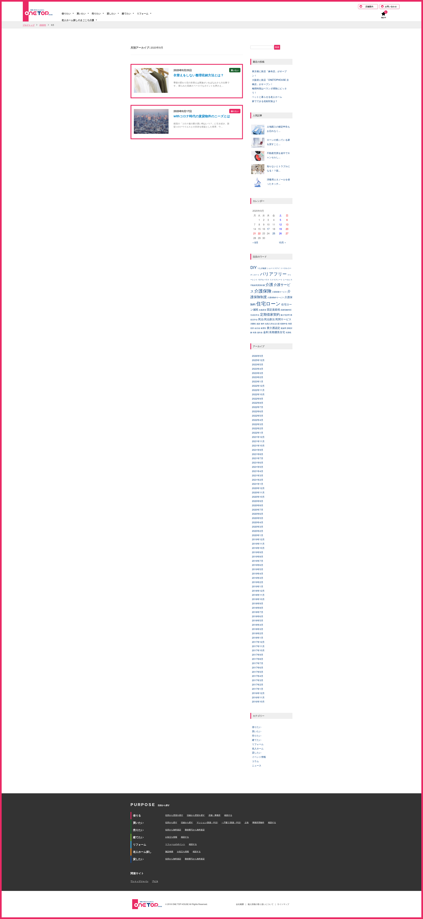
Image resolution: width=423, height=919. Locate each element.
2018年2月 (257, 633)
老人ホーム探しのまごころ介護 (78, 20)
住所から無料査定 (173, 829)
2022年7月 (257, 407)
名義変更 (262, 310)
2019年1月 (257, 586)
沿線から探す (187, 822)
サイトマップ (283, 904)
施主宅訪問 (285, 315)
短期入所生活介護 (272, 323)
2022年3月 (257, 424)
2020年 (42, 24)
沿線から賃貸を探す (196, 815)
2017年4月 (257, 676)
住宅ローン (268, 303)
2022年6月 (257, 411)
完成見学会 (254, 315)
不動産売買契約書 (257, 285)
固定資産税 (273, 309)
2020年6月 (257, 513)
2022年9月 (257, 398)
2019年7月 (257, 560)
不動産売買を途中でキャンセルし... (278, 155)
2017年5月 (257, 671)
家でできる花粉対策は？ (264, 101)
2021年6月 (257, 462)
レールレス (287, 279)
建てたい (126, 13)
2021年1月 (257, 483)
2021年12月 (258, 437)
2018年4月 (257, 624)
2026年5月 (257, 355)
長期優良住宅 (277, 332)
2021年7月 (257, 458)
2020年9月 (257, 501)
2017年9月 (257, 654)
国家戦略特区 (286, 310)
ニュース (256, 765)
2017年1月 (257, 688)
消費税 (253, 323)
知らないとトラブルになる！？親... (278, 168)
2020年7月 (257, 509)
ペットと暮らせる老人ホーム (267, 96)
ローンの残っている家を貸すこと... (278, 142)
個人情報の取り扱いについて (260, 904)
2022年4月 (257, 420)
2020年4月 (257, 522)
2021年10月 (258, 445)
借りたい (66, 13)
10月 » (282, 242)
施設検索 (169, 851)
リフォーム (142, 13)
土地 (247, 822)
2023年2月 (257, 377)
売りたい (96, 13)
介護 (269, 284)
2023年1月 (257, 381)
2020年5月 (257, 518)
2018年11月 (258, 594)
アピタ (155, 881)
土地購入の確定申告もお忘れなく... (278, 128)
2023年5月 (257, 364)
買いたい (81, 13)
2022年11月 (258, 390)
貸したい (111, 13)
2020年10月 (258, 496)
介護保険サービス (279, 292)
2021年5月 (257, 466)
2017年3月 (257, 680)
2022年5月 (257, 415)
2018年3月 (257, 629)
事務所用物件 (258, 822)
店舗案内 (369, 6)
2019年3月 (257, 577)
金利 (266, 332)
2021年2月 (257, 479)
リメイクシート (276, 279)
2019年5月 (257, 569)
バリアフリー (273, 274)
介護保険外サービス (276, 297)
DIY (253, 267)
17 (268, 229)
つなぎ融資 (261, 268)
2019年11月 (258, 543)
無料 (262, 323)
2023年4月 (257, 368)
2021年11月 (258, 441)
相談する (228, 815)
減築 (258, 323)
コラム (255, 761)
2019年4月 (257, 573)
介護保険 (262, 291)
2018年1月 (257, 637)
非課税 (288, 332)
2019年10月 (258, 548)
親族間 (283, 328)
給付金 (257, 328)
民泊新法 (269, 319)
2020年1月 (257, 535)
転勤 (254, 332)
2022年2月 (257, 428)
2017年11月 (258, 646)
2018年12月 (258, 590)
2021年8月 (257, 454)
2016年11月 (258, 697)
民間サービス (283, 319)
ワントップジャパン (139, 881)
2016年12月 (258, 693)
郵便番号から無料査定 (195, 829)
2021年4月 (257, 471)
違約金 (260, 332)
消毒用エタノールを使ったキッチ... (278, 181)
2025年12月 (258, 360)
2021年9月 (257, 449)
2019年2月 (257, 582)
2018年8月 (257, 607)
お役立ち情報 (171, 836)
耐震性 (263, 328)
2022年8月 (257, 402)
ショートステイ (273, 268)
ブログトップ (29, 24)
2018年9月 (257, 603)
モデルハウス (263, 279)
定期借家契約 (270, 314)
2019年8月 (257, 556)
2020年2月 (257, 531)
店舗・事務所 (214, 815)
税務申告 (284, 323)
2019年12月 (258, 539)
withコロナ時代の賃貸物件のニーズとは (201, 116)
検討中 (383, 17)
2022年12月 (258, 385)
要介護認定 (273, 328)
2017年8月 (257, 659)
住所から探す (171, 822)
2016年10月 (258, 701)
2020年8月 (257, 505)
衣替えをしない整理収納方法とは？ (198, 75)
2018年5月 (257, 620)
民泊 (261, 319)
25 (273, 233)
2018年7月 (257, 612)
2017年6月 (257, 667)
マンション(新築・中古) (207, 822)
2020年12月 (258, 488)
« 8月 (255, 242)
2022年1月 (257, 432)
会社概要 (240, 904)
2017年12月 (258, 641)
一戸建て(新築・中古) (231, 822)
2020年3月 (257, 526)
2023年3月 (257, 373)
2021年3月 (257, 475)
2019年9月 (257, 552)
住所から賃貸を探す (174, 815)
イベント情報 (259, 756)
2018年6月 (257, 616)
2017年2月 (257, 684)
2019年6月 (257, 565)
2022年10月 (258, 394)
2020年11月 (258, 492)
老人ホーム (258, 748)
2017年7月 (257, 663)
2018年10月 (258, 599)
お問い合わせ (391, 6)
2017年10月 (258, 650)
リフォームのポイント (175, 844)
